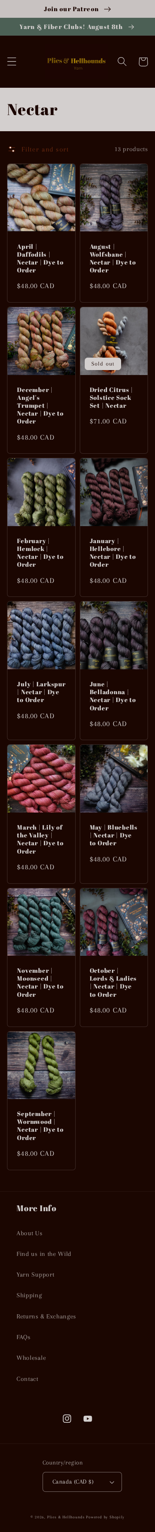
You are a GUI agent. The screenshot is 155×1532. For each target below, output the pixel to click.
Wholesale (31, 1357)
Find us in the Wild (44, 1254)
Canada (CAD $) (72, 1481)
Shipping (29, 1295)
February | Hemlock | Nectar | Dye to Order (40, 552)
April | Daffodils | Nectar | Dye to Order (40, 258)
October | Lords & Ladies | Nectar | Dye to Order (113, 982)
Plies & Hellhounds (66, 1517)
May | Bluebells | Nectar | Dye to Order (114, 835)
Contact (27, 1379)
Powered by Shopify (105, 1517)
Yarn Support (35, 1274)
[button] (11, 61)
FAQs (24, 1337)
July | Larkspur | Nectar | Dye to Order (41, 692)
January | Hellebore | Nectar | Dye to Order (113, 552)
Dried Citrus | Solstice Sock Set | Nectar (112, 397)
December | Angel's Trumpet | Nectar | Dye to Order (40, 406)
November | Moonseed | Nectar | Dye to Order (40, 982)
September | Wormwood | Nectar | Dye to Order (40, 1125)
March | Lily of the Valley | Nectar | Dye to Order (40, 839)
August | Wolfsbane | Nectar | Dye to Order (113, 258)
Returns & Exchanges (46, 1316)
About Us (30, 1233)
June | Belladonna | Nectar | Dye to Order (113, 696)
